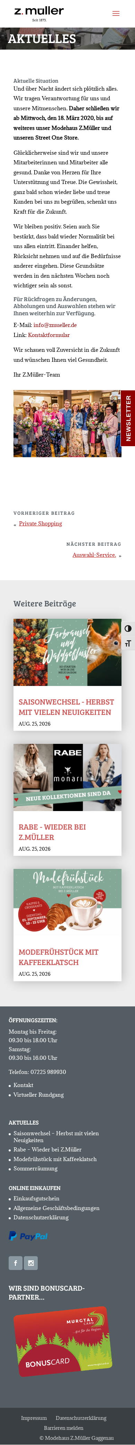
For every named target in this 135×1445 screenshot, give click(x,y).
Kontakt (23, 1085)
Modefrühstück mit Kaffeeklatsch (59, 956)
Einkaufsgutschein (37, 1198)
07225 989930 (48, 1071)
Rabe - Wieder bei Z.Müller (52, 831)
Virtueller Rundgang (39, 1094)
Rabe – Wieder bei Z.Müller (48, 1149)
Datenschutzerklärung (41, 1217)
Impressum (34, 1418)
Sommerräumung (35, 1168)
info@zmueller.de (55, 324)
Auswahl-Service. (94, 554)
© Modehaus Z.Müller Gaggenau (76, 1438)
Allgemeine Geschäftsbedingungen (57, 1208)
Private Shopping (40, 523)
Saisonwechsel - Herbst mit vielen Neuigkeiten (66, 706)
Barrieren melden (63, 1428)
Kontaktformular (49, 334)
